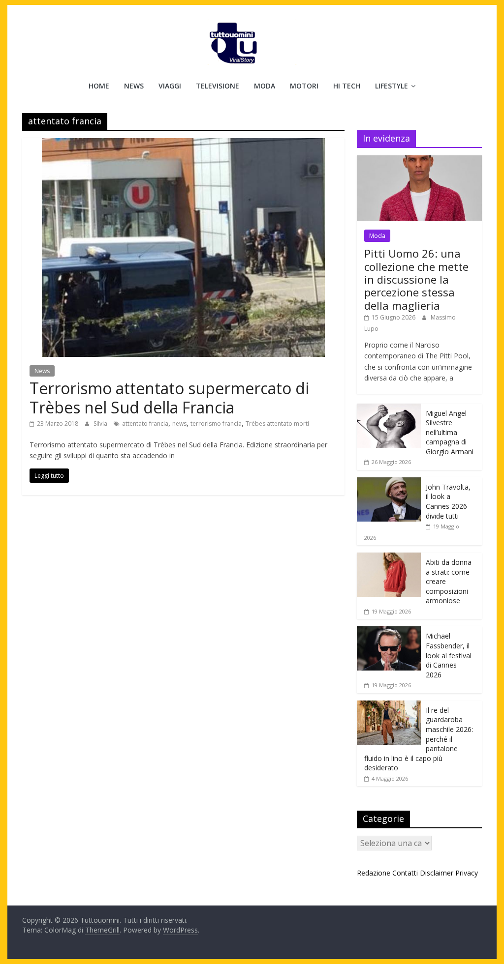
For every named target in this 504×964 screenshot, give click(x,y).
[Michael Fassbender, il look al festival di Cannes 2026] (389, 631)
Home (99, 85)
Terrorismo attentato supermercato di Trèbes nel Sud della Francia (169, 397)
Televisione (217, 85)
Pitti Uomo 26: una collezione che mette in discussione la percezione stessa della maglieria (416, 279)
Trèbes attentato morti (277, 423)
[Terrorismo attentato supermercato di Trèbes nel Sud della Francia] (183, 144)
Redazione (373, 872)
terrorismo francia (216, 423)
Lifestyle (391, 85)
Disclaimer (436, 872)
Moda (264, 85)
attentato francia (145, 423)
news (179, 423)
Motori (304, 85)
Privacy (466, 872)
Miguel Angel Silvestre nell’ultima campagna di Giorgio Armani (449, 432)
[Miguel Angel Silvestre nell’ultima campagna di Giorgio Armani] (389, 408)
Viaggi (169, 85)
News (134, 85)
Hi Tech (346, 85)
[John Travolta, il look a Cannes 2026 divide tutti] (389, 482)
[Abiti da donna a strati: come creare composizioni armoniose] (389, 557)
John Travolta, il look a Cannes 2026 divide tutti (448, 501)
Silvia (101, 423)
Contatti (405, 872)
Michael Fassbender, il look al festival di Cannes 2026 (449, 655)
